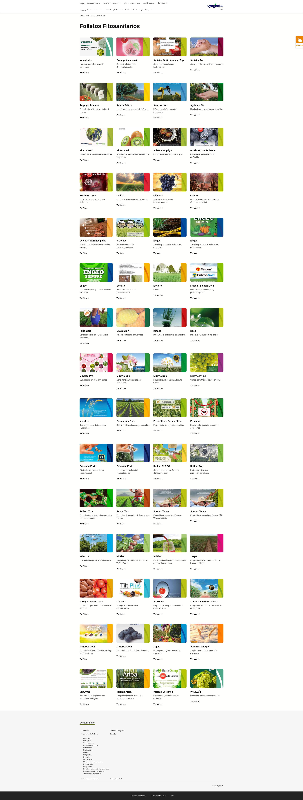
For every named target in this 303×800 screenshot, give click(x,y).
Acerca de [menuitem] (98, 10)
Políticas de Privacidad (159, 796)
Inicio (82, 16)
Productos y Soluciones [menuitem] (114, 10)
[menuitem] (86, 10)
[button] (84, 72)
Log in (162, 3)
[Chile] (215, 5)
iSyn (172, 796)
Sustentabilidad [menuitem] (131, 10)
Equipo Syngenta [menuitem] (146, 10)
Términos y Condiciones (138, 796)
